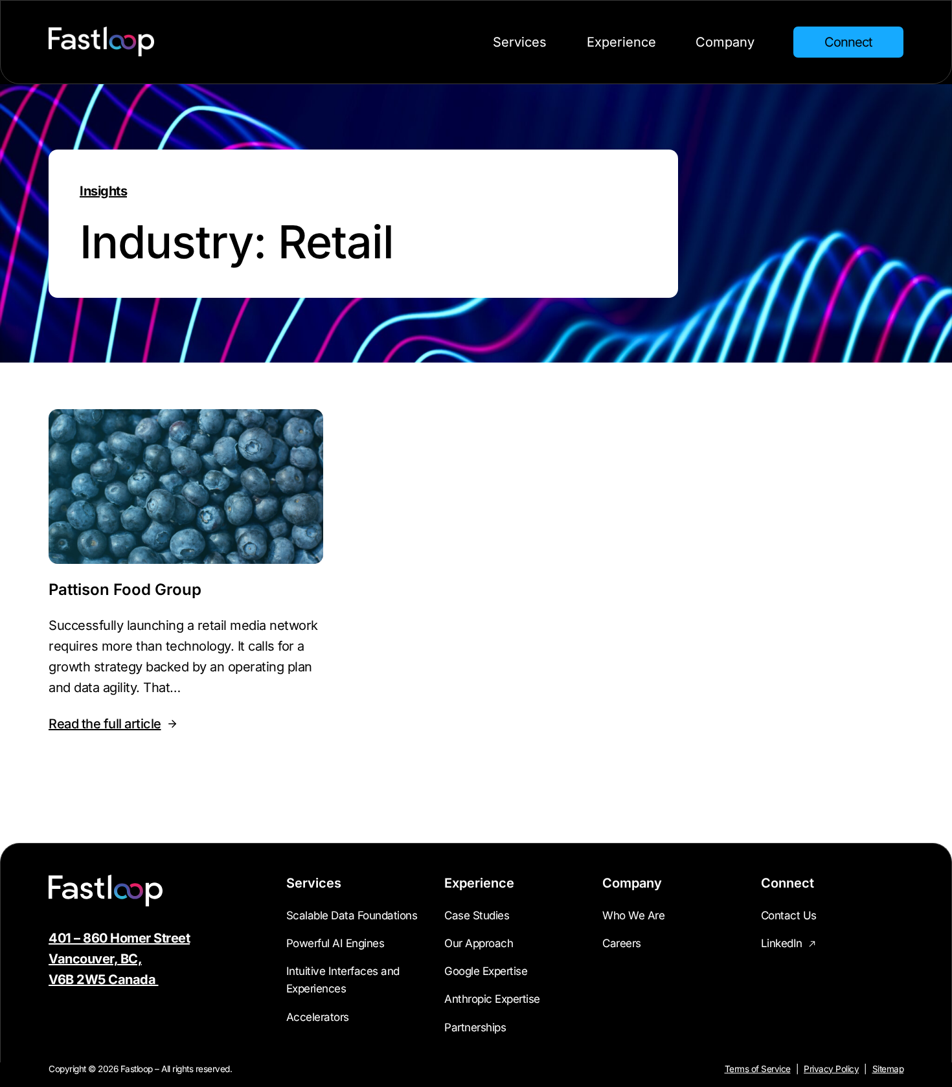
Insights (103, 191)
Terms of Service (758, 1069)
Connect (848, 42)
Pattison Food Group (125, 589)
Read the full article (105, 725)
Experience (621, 42)
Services (520, 42)
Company (725, 42)
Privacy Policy (831, 1069)
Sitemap (888, 1069)
